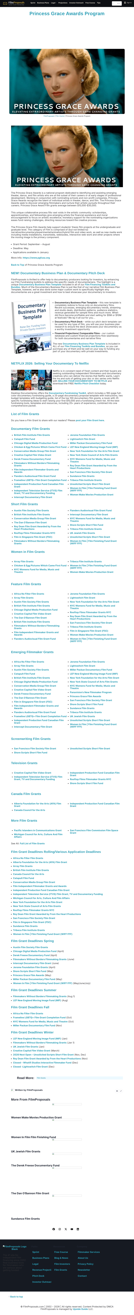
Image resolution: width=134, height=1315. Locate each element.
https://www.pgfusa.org (36, 257)
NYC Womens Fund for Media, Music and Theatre (92, 460)
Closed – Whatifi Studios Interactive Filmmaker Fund (42, 1062)
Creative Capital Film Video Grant (32, 455)
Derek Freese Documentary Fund (32, 459)
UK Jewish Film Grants (82, 533)
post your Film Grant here (90, 420)
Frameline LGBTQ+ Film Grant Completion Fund (40, 480)
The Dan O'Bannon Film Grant (30, 1193)
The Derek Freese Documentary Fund (35, 1165)
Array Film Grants (24, 561)
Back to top (16, 1296)
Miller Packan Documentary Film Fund (91, 443)
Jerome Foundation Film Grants (87, 435)
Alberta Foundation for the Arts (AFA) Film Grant (37, 805)
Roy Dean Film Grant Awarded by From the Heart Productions (93, 467)
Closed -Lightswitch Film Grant (30, 1066)
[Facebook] (54, 1230)
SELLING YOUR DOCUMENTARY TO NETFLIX (82, 381)
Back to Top (17, 264)
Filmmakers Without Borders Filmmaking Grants (36, 464)
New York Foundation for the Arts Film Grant (94, 451)
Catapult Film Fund (24, 439)
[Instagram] (60, 1230)
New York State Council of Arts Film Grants (94, 455)
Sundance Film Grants (82, 476)
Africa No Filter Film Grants (29, 593)
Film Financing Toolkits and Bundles (85, 346)
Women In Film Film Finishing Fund (33, 1137)
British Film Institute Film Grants (32, 435)
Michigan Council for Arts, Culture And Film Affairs (38, 835)
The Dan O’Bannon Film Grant (30, 522)
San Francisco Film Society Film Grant (91, 472)
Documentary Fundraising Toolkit (67, 393)
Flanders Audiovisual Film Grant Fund (35, 476)
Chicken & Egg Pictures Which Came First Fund (40, 447)
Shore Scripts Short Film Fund (86, 525)
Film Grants (41, 1078)
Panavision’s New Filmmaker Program (91, 692)
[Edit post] (121, 1091)
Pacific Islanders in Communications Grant (38, 830)
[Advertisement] (67, 32)
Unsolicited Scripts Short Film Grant (90, 484)
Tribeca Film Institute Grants (86, 480)
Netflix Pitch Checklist (86, 383)
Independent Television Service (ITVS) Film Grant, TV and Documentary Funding (38, 492)
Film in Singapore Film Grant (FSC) (33, 537)
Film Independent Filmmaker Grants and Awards (36, 471)
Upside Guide (80, 1309)
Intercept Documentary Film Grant (33, 497)
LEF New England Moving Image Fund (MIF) (94, 447)
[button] (117, 1091)
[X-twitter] (67, 1230)
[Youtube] (73, 1230)
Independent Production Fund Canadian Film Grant (39, 485)
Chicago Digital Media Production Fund (35, 443)
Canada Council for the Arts (29, 810)
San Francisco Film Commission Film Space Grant (94, 831)
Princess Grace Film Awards (85, 696)
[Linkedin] (79, 1230)
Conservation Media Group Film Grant (35, 451)
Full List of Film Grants (32, 843)
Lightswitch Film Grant (82, 439)
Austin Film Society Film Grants (31, 510)
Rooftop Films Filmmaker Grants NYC (34, 533)
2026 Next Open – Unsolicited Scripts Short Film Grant (43, 1054)
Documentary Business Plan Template (40, 284)
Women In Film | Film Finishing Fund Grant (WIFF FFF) (93, 489)
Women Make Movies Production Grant (91, 494)
